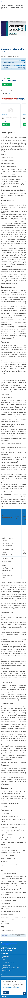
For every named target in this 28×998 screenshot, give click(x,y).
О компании (5, 978)
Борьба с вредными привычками (9, 960)
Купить (7, 84)
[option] (11, 115)
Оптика (3, 959)
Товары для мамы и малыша (9, 971)
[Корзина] (21, 2)
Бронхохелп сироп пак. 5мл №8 (9, 117)
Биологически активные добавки (10, 964)
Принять (5, 992)
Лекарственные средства (8, 957)
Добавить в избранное (3, 76)
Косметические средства (8, 962)
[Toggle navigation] (25, 2)
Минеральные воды (6, 970)
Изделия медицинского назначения (10, 967)
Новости (13, 978)
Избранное (18, 105)
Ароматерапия (5, 956)
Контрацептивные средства (8, 968)
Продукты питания (6, 965)
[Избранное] (17, 2)
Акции (20, 978)
